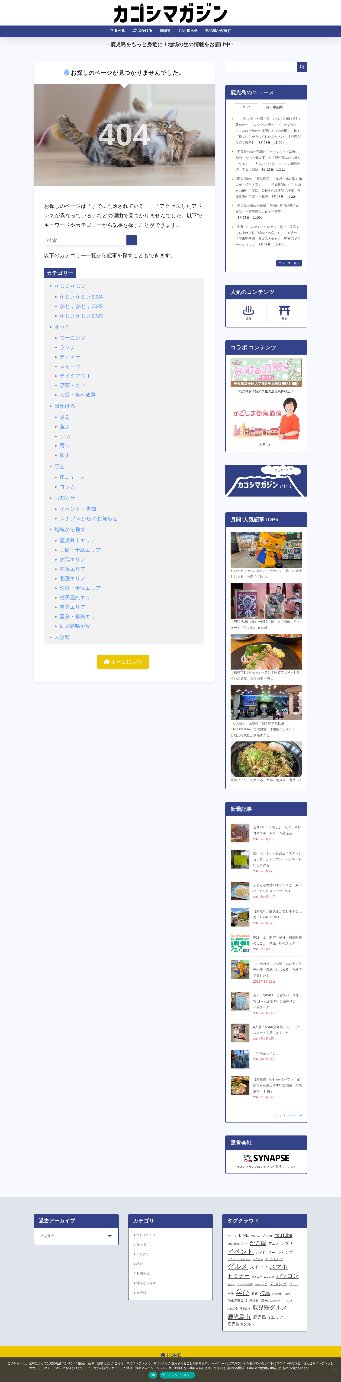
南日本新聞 (274, 107)
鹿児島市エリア (78, 540)
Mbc (246, 107)
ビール (231, 1284)
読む (168, 30)
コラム (68, 487)
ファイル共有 (245, 1284)
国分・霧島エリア (80, 616)
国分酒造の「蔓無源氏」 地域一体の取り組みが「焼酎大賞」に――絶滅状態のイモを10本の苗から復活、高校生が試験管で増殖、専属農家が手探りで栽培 (268, 188)
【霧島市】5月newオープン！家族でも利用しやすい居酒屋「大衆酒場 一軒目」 (277, 1085)
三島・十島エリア (80, 550)
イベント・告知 (78, 509)
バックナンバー (286, 1115)
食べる (119, 30)
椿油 (287, 1293)
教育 (254, 1293)
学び (242, 1292)
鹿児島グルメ (270, 1307)
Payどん (256, 1236)
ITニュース (72, 477)
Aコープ (232, 1236)
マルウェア (261, 1284)
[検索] (131, 240)
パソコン (287, 1276)
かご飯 (258, 1243)
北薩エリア (73, 578)
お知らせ (190, 30)
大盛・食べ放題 (78, 395)
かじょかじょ (71, 286)
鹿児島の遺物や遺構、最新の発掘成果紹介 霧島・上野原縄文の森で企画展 (268, 209)
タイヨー (257, 1276)
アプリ (287, 1243)
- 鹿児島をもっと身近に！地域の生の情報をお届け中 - (170, 44)
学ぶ (65, 436)
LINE (244, 1235)
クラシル (258, 1259)
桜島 (265, 1293)
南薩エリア (73, 569)
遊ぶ (65, 427)
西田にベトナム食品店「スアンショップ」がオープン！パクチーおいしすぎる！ (277, 859)
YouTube (283, 1235)
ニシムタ (269, 1276)
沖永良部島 (236, 1300)
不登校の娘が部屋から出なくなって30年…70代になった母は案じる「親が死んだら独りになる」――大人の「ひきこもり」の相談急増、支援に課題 (268, 160)
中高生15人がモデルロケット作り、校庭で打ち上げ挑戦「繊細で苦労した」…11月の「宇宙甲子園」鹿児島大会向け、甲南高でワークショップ (267, 236)
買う (65, 446)
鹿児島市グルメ (241, 1324)
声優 (231, 1293)
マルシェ (278, 1283)
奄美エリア (73, 607)
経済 (290, 1300)
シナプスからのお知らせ (89, 518)
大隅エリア (73, 559)
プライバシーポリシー (177, 1375)
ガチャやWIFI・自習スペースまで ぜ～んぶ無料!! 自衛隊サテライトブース (276, 1001)
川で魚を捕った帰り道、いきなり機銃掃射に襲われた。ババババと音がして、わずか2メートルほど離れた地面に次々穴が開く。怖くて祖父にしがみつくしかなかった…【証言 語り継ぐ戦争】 (268, 130)
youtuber (233, 1243)
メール (293, 1284)
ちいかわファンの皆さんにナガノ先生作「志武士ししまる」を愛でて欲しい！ (277, 969)
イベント (241, 1251)
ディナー (70, 357)
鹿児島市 (239, 1316)
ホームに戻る (125, 662)
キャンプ (285, 1252)
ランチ (68, 347)
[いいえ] (335, 1369)
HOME (173, 1355)
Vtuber (267, 1236)
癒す (65, 455)
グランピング (274, 1259)
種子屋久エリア (78, 597)
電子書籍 (245, 1308)
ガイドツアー (265, 1252)
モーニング (73, 338)
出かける (145, 30)
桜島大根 (277, 1293)
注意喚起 (252, 1300)
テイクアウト (76, 376)
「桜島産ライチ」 (266, 1053)
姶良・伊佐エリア (80, 588)
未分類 (62, 637)
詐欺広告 (233, 1308)
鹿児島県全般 (75, 626)
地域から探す (220, 30)
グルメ (238, 1266)
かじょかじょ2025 (81, 306)
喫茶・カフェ (75, 385)
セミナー (239, 1276)
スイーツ (70, 366)
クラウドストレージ (239, 1259)
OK (153, 1375)
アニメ (273, 1243)
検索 (302, 67)
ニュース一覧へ (289, 263)
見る (65, 417)
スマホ (279, 1266)
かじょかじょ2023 (81, 316)
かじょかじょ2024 (81, 297)
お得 (244, 1243)
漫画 (264, 1300)
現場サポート (277, 1300)
